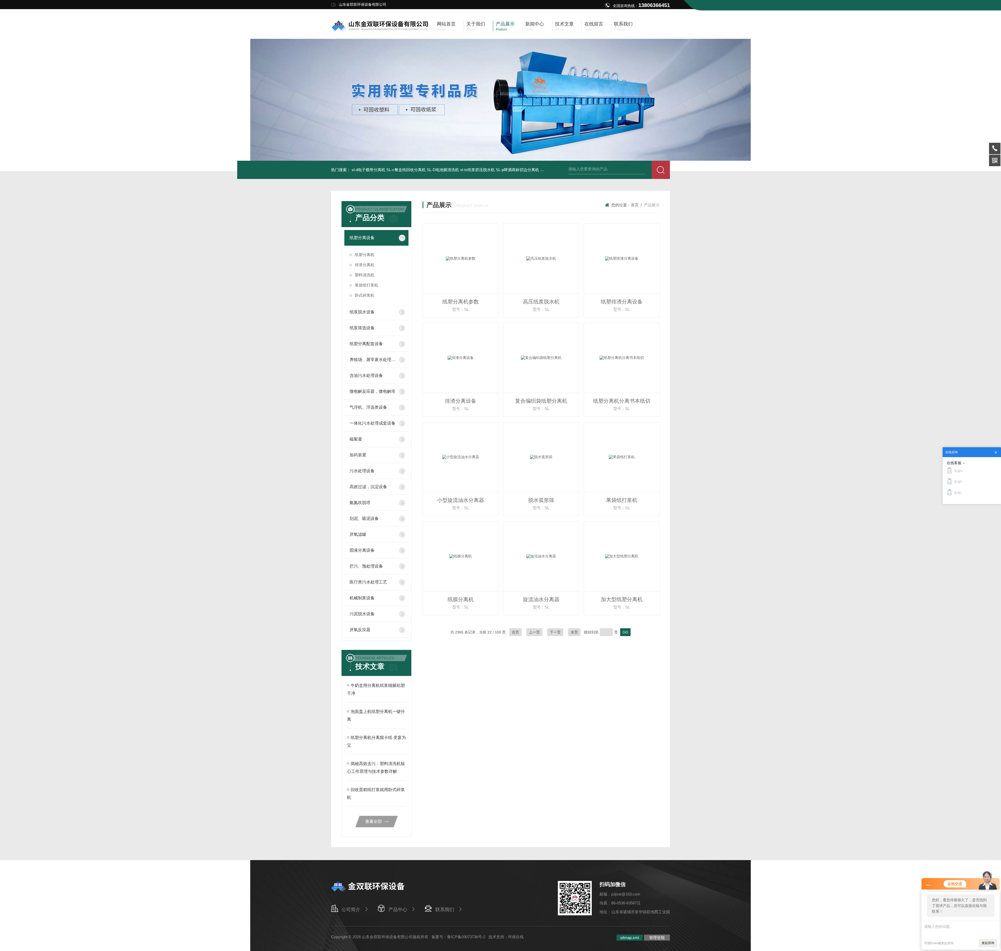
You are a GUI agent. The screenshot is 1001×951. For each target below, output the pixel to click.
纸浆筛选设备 (362, 328)
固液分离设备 (362, 550)
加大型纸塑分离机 (622, 599)
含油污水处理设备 (366, 375)
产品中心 (397, 909)
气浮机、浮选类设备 (368, 407)
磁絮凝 (356, 439)
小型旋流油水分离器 (460, 500)
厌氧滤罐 (358, 534)
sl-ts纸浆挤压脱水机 (477, 169)
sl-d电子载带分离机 (368, 169)
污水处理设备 (362, 471)
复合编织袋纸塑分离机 (541, 401)
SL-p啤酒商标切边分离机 (517, 169)
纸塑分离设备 (362, 237)
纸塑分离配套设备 (366, 343)
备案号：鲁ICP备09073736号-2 (458, 937)
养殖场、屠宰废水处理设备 (373, 359)
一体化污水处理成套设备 (372, 423)
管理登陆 (657, 937)
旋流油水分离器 (541, 599)
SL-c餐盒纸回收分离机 (406, 169)
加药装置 (358, 455)
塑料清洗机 (364, 275)
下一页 (555, 632)
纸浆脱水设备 (362, 312)
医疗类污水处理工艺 (368, 582)
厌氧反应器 (360, 629)
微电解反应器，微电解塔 (372, 391)
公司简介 (350, 909)
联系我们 (444, 909)
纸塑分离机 (364, 254)
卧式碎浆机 (364, 295)
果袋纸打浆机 (366, 285)
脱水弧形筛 (541, 500)
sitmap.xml (629, 937)
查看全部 (373, 821)
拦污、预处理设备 (366, 566)
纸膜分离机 (461, 599)
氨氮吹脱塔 (360, 502)
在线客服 (954, 463)
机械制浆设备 (362, 598)
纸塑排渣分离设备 (622, 301)
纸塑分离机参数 (460, 301)
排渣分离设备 (460, 401)
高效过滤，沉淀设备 (368, 486)
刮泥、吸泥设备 (364, 518)
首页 (635, 205)
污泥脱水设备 (362, 614)
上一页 (534, 632)
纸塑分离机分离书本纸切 (621, 401)
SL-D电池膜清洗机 (443, 169)
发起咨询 (988, 943)
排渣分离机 (364, 265)
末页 (574, 632)
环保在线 (516, 937)
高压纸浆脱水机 (541, 301)
